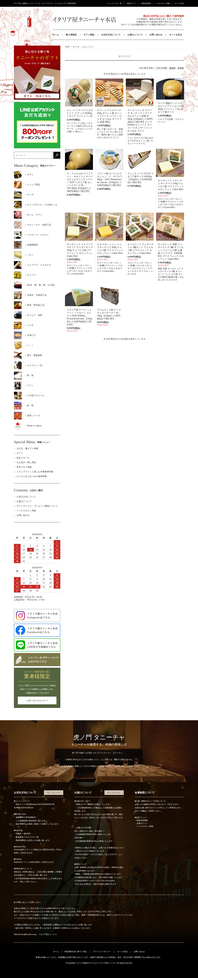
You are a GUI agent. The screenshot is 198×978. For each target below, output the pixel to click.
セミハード (88, 47)
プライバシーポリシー (102, 951)
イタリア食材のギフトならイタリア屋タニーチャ (96, 963)
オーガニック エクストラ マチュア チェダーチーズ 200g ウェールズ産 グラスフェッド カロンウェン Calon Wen (80, 250)
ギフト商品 (89, 34)
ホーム (56, 34)
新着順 (181, 68)
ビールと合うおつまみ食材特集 (32, 476)
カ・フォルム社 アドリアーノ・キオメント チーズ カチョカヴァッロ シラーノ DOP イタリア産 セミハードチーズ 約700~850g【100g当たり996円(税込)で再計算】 (80, 182)
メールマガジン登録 (163, 3)
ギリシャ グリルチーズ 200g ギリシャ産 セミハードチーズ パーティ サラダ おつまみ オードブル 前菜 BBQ (109, 116)
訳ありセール (23, 457)
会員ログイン (131, 3)
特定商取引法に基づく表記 (76, 951)
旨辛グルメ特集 (24, 467)
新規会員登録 (146, 3)
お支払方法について (111, 34)
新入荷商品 (71, 34)
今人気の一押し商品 (26, 462)
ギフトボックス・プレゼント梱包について (37, 506)
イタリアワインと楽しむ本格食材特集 (35, 471)
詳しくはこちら (53, 792)
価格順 (172, 68)
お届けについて (135, 34)
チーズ (76, 47)
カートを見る (179, 3)
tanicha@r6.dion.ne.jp (27, 934)
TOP (67, 47)
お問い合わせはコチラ (37, 700)
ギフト (20, 453)
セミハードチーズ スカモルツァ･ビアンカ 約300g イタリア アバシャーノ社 (80, 113)
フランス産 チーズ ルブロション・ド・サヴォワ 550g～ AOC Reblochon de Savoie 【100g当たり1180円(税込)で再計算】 (110, 179)
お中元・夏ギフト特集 (27, 448)
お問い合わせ (155, 34)
